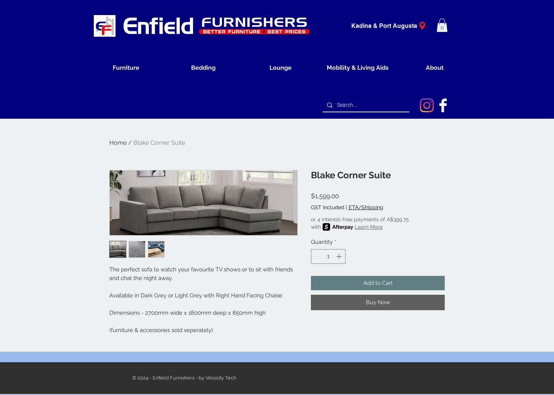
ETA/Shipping (366, 207)
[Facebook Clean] (443, 105)
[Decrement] (317, 256)
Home (118, 142)
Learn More (369, 227)
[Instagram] (427, 105)
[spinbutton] (328, 256)
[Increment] (340, 256)
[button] (442, 25)
